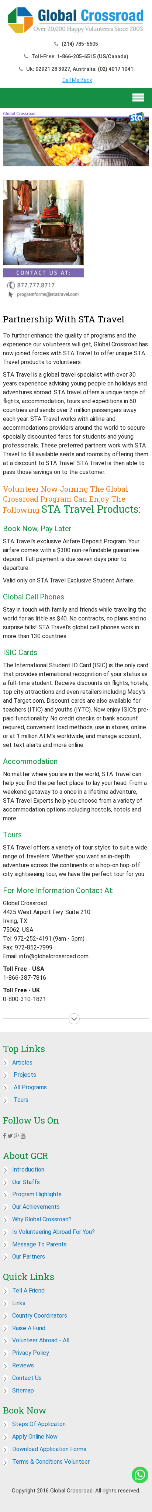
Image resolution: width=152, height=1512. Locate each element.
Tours (20, 1099)
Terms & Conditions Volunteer (51, 1461)
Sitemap (23, 1390)
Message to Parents (39, 1244)
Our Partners (28, 1256)
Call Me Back (77, 80)
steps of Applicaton (39, 1424)
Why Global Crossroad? (42, 1219)
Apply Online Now (35, 1436)
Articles (22, 1062)
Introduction (28, 1169)
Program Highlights (37, 1194)
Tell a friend (28, 1290)
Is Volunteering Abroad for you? (53, 1231)
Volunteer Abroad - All (40, 1340)
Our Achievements (36, 1206)
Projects (24, 1074)
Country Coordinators (39, 1315)
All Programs (29, 1087)
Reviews (23, 1365)
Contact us (27, 1377)
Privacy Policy (30, 1352)
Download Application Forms (49, 1449)
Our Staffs (26, 1182)
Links (18, 1303)
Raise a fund (28, 1328)
